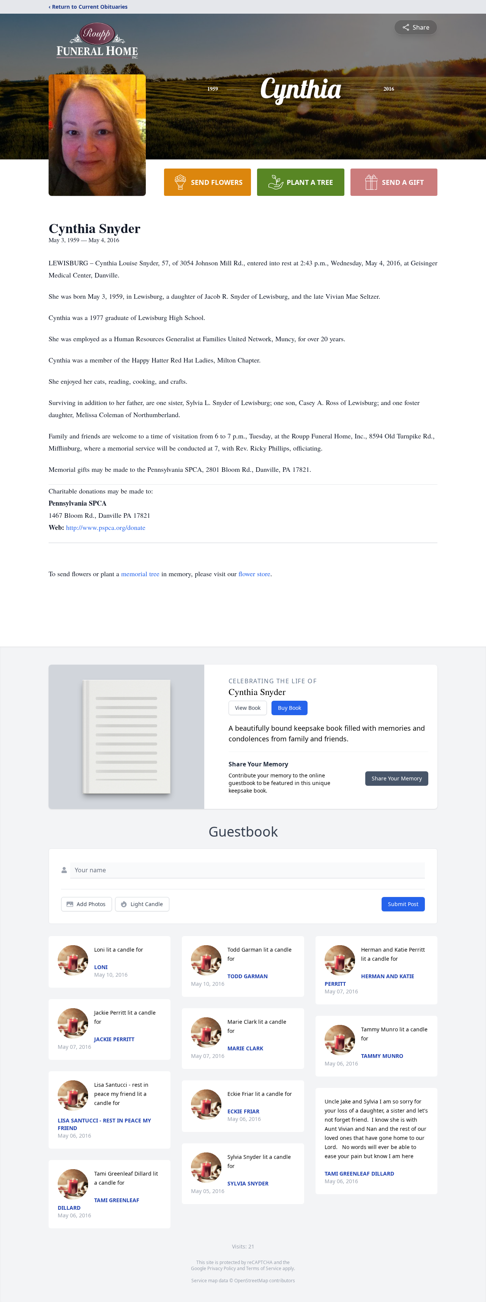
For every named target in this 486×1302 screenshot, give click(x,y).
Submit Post (403, 904)
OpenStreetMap (251, 1280)
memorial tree (140, 573)
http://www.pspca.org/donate (105, 527)
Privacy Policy (221, 1268)
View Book (247, 707)
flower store (254, 573)
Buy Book (289, 707)
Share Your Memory (397, 778)
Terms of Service (263, 1268)
